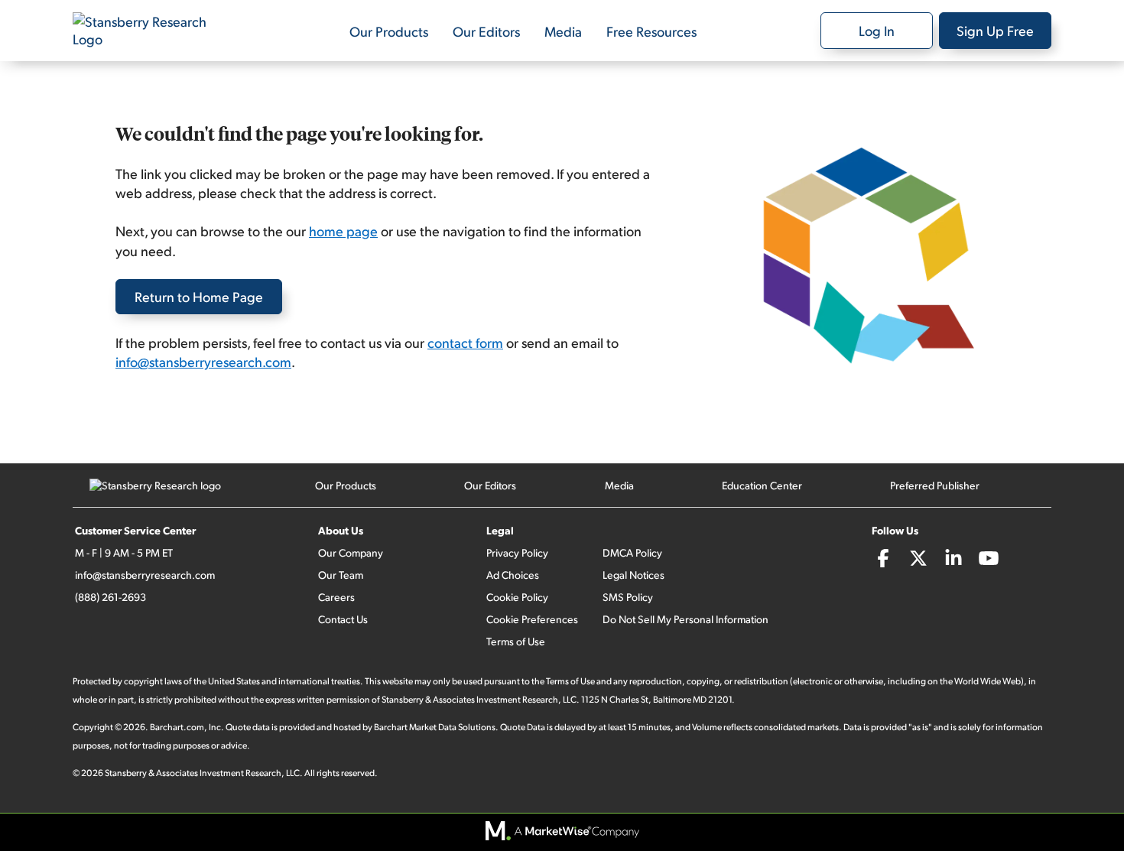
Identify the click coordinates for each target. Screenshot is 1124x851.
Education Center (762, 485)
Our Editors (486, 31)
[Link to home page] (149, 30)
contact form (465, 342)
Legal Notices (633, 574)
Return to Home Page (199, 296)
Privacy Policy (517, 552)
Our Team (340, 574)
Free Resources (651, 31)
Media (563, 31)
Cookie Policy (517, 596)
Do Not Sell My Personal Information (685, 618)
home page (343, 230)
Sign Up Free (995, 30)
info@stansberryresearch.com (203, 361)
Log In (877, 30)
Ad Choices (512, 574)
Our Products (388, 31)
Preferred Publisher (934, 485)
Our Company (350, 552)
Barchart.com (177, 726)
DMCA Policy (632, 552)
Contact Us (343, 618)
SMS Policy (628, 596)
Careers (336, 596)
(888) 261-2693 (110, 596)
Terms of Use (515, 641)
